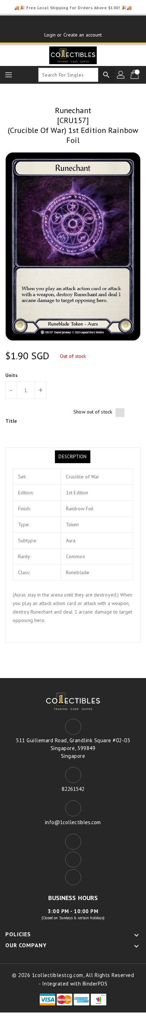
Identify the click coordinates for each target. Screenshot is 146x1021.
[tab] (72, 456)
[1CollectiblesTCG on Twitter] (73, 23)
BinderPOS (95, 983)
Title (11, 421)
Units (11, 375)
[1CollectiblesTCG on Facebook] (59, 23)
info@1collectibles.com (73, 822)
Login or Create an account (73, 35)
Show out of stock (92, 412)
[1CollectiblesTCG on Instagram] (86, 23)
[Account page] (121, 75)
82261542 (73, 789)
